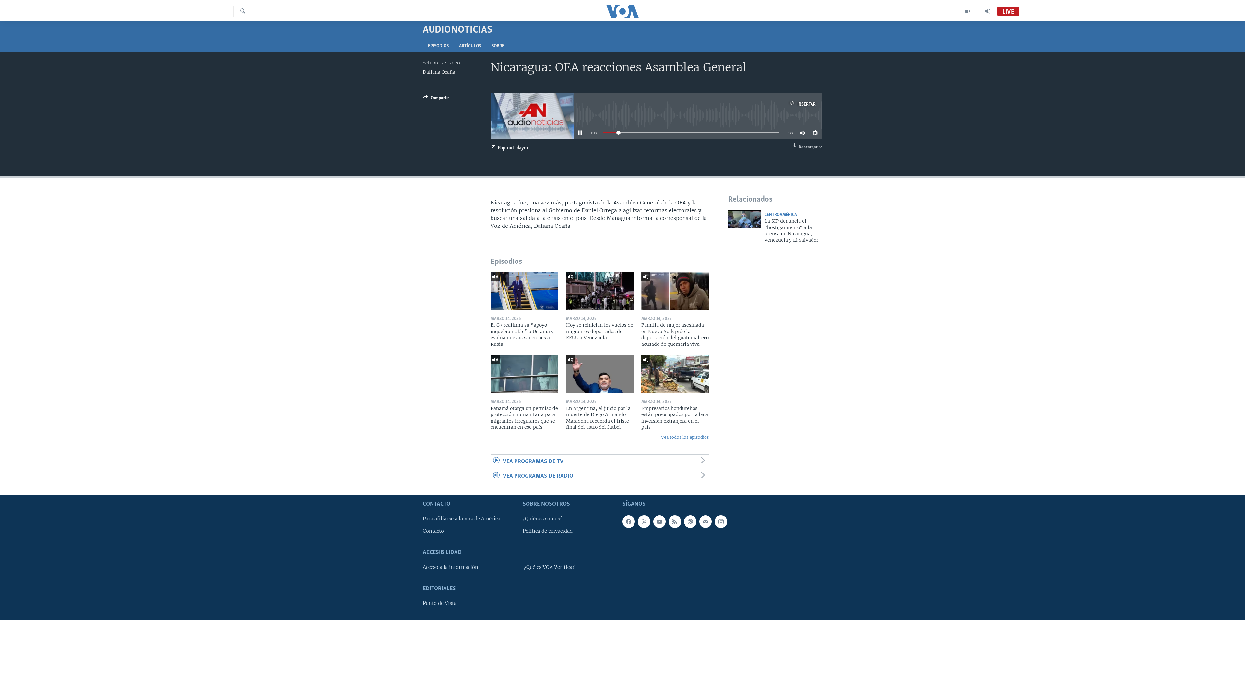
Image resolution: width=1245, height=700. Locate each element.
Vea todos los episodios (685, 437)
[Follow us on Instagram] (721, 521)
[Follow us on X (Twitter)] (644, 521)
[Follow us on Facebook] (628, 521)
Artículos (470, 46)
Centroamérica (781, 215)
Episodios (438, 46)
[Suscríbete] (705, 521)
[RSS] (675, 521)
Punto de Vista (439, 603)
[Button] (436, 99)
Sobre (498, 46)
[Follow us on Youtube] (659, 521)
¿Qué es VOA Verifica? (549, 567)
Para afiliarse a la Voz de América (461, 519)
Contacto (433, 531)
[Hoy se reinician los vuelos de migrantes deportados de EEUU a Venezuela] (600, 291)
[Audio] (987, 11)
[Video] (968, 11)
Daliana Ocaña (439, 72)
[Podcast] (690, 521)
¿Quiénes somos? (542, 519)
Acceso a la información (450, 567)
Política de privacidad (548, 531)
